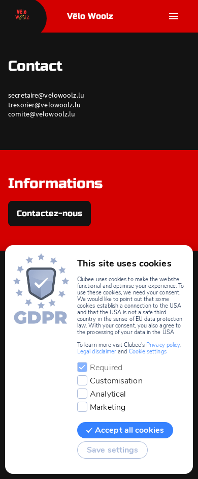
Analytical (108, 394)
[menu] (173, 16)
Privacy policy (163, 345)
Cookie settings (148, 351)
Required (106, 368)
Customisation (116, 381)
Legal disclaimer (96, 351)
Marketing (107, 407)
